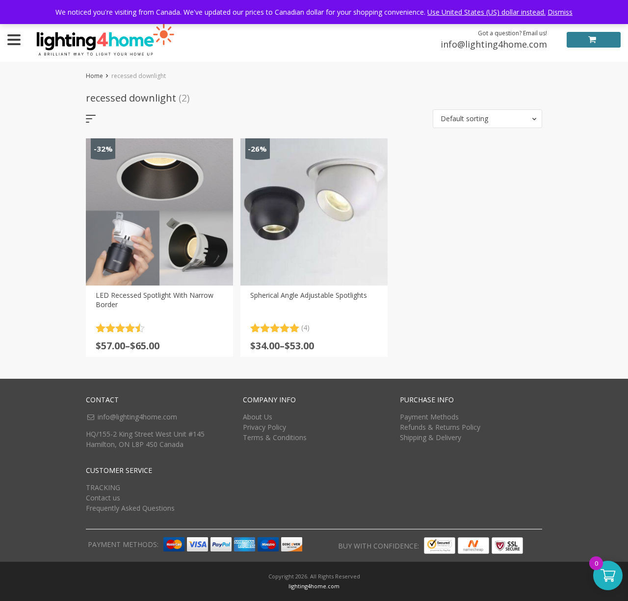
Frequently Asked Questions (130, 508)
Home (94, 76)
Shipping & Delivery (430, 437)
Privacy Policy (264, 427)
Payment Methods (429, 416)
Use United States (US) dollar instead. (486, 12)
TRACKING (103, 487)
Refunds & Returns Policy (440, 427)
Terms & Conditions (275, 437)
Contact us (103, 497)
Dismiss (560, 12)
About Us (257, 416)
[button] (487, 118)
